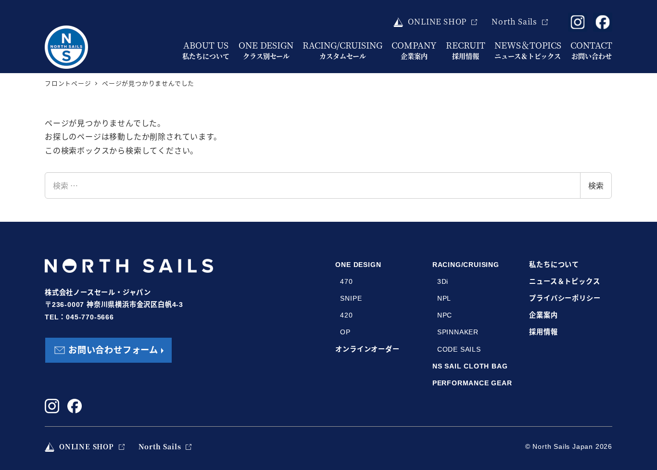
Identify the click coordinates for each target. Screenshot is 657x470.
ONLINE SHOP (437, 21)
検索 (596, 185)
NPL (444, 298)
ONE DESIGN (358, 264)
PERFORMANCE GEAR (472, 383)
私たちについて (554, 264)
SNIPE (351, 298)
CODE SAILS (459, 349)
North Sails (514, 21)
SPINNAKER (458, 332)
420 (346, 315)
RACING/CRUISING (465, 264)
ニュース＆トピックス (564, 281)
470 (346, 281)
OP (345, 332)
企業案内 (543, 315)
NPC (444, 315)
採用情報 (543, 332)
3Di (442, 281)
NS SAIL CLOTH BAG (470, 366)
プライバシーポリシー (564, 298)
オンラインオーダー (367, 349)
